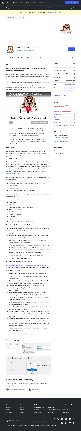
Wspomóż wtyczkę (59, 157)
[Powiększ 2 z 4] (33, 345)
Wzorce (22, 412)
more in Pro (16, 169)
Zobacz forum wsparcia (61, 141)
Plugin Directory (10, 8)
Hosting (8, 409)
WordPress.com (67, 404)
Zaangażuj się (51, 404)
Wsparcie (72, 57)
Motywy (22, 407)
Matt (64, 407)
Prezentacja (23, 404)
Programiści (37, 409)
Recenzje (20, 57)
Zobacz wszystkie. (69, 125)
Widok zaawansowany (60, 95)
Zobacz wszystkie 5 (70, 84)
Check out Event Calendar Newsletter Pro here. (20, 334)
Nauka (36, 404)
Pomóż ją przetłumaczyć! (54, 12)
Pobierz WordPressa (72, 2)
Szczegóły (11, 57)
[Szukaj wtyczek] (23, 17)
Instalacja (30, 57)
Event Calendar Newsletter (27, 50)
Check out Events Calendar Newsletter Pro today (24, 144)
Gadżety (51, 412)
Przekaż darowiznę (54, 409)
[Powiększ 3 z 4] (48, 345)
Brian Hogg (35, 389)
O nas (7, 404)
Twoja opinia (58, 125)
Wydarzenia (51, 407)
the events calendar (69, 87)
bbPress (65, 409)
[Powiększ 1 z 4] (18, 345)
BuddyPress (66, 412)
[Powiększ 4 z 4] (48, 358)
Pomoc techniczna (39, 407)
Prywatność (9, 412)
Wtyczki (22, 409)
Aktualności (9, 407)
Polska (23, 421)
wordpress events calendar (69, 91)
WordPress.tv (38, 412)
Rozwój (38, 57)
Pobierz (71, 49)
